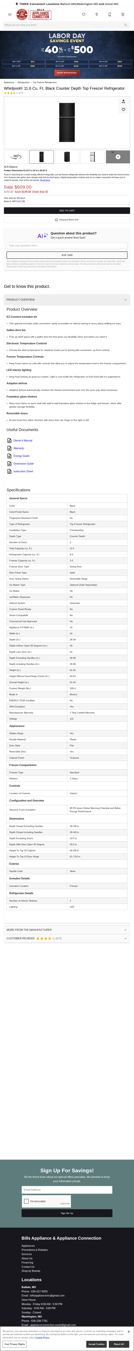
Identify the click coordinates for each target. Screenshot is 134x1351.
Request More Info (69, 219)
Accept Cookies (97, 1344)
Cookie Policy (42, 1337)
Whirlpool (21, 198)
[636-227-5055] (110, 14)
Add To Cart (67, 210)
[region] (67, 1338)
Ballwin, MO (29, 1287)
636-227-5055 (39, 1291)
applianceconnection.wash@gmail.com (53, 1325)
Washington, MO (32, 1316)
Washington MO (87, 4)
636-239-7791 (39, 1320)
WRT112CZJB (18, 201)
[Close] (128, 1331)
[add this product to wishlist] (123, 110)
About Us (27, 1258)
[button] (10, 14)
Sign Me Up (67, 1213)
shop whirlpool (67, 72)
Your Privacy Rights (14, 1344)
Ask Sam (67, 255)
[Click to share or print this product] (123, 101)
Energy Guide (22, 456)
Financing (27, 1262)
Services (27, 1254)
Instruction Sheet (23, 471)
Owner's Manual (23, 440)
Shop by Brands (31, 1271)
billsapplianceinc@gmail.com (47, 1295)
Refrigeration (24, 82)
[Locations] (97, 14)
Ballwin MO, (68, 4)
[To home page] (33, 14)
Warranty (19, 448)
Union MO (111, 4)
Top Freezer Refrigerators (45, 82)
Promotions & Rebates (35, 1249)
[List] (84, 14)
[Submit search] (125, 25)
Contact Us (28, 1266)
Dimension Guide (24, 463)
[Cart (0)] (123, 14)
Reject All (119, 1344)
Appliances (9, 82)
